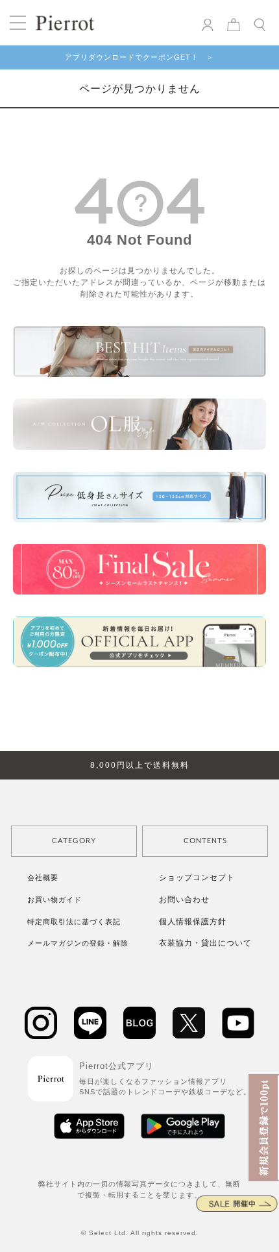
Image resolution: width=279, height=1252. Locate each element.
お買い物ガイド (54, 899)
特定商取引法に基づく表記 (74, 922)
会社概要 (42, 877)
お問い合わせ (184, 899)
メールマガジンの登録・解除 (77, 943)
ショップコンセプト (197, 877)
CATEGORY (74, 841)
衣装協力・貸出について (205, 943)
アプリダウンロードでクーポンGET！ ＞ (139, 57)
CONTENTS (205, 841)
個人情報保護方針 (192, 921)
